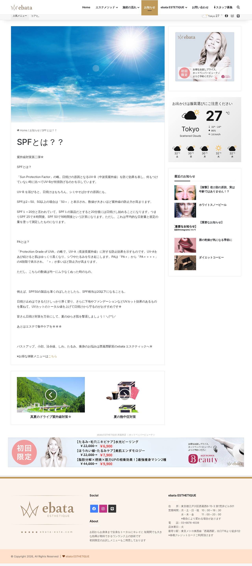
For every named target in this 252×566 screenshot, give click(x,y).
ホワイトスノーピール (213, 204)
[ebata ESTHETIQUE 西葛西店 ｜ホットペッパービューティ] (126, 451)
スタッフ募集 (224, 7)
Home (86, 7)
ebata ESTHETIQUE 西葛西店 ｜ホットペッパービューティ (126, 434)
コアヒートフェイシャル (45, 15)
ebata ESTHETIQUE (77, 556)
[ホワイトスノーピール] (185, 210)
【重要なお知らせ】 (211, 222)
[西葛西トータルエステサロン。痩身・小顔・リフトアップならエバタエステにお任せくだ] (21, 7)
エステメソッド (105, 7)
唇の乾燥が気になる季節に (215, 239)
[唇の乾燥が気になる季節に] (185, 245)
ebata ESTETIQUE (172, 7)
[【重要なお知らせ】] (185, 227)
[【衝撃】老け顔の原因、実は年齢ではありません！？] (185, 192)
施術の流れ (129, 7)
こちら (52, 356)
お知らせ (149, 7)
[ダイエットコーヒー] (185, 262)
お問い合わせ (200, 7)
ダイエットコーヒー (211, 257)
